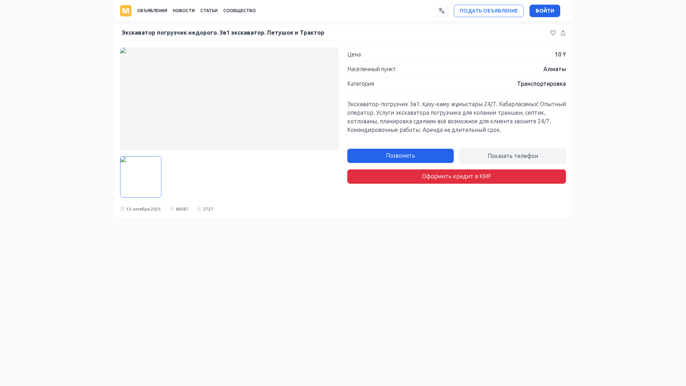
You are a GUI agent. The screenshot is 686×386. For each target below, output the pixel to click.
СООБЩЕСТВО (239, 10)
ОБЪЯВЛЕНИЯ (152, 10)
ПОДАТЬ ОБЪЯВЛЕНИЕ (489, 11)
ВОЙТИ (545, 11)
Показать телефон (513, 156)
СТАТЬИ (209, 10)
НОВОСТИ (184, 10)
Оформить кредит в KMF (456, 176)
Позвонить (400, 155)
